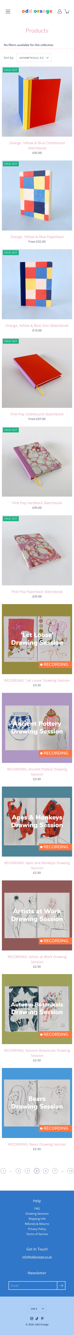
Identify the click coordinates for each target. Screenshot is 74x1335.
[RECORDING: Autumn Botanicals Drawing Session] (37, 1009)
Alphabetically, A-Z (31, 57)
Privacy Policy (37, 1229)
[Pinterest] (42, 1318)
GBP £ (34, 1308)
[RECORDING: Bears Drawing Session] (37, 1103)
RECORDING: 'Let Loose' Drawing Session (37, 680)
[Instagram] (31, 1318)
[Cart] (67, 11)
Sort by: (9, 57)
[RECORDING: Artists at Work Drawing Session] (37, 915)
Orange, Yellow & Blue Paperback (37, 236)
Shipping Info (37, 1219)
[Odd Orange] (37, 11)
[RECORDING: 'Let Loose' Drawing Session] (37, 639)
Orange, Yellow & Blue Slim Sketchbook (37, 325)
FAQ (37, 1208)
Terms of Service (37, 1234)
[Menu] (8, 12)
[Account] (60, 11)
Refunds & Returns (37, 1224)
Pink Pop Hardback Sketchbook (37, 503)
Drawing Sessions (37, 1213)
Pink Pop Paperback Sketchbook (37, 591)
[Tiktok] (37, 1318)
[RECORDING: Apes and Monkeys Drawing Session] (37, 822)
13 (70, 1171)
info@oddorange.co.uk (37, 1257)
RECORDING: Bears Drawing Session (37, 1144)
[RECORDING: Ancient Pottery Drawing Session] (37, 728)
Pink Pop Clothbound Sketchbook (37, 414)
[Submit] (61, 1285)
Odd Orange (42, 1324)
